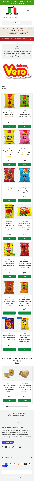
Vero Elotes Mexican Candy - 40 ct (9, 188)
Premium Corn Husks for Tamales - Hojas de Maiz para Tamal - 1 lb (25, 387)
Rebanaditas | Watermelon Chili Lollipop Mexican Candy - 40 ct (9, 226)
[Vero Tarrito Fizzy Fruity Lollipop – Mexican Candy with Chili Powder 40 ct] (24, 324)
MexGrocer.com (8, 477)
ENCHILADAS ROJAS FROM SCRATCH (16, 32)
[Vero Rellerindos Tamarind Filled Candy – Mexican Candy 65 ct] (24, 249)
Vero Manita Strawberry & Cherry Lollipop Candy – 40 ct (24, 150)
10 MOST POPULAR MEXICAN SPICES (17, 33)
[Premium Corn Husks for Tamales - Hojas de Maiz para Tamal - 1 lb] (24, 373)
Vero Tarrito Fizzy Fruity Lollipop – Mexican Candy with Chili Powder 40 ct (24, 338)
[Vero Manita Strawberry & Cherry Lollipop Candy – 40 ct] (24, 137)
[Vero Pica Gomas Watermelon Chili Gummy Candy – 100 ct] (24, 101)
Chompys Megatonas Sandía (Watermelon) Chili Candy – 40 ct (9, 337)
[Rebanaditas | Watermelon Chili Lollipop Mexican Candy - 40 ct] (9, 211)
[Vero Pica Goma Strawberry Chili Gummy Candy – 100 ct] (9, 249)
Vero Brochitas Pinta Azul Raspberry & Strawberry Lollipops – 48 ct (24, 189)
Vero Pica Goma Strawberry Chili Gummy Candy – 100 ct (9, 264)
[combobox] (17, 17)
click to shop (20, 3)
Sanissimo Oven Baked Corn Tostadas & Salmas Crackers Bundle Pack (9, 388)
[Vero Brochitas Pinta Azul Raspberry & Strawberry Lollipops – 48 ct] (24, 175)
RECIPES (28, 28)
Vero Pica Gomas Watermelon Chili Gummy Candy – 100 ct (25, 115)
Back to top (16, 422)
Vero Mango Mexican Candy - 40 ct (9, 113)
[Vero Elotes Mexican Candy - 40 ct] (9, 175)
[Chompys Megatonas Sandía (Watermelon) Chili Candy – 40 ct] (9, 324)
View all (17, 363)
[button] (31, 10)
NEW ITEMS (15, 28)
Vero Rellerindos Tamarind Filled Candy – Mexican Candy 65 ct (24, 263)
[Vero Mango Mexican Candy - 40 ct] (9, 101)
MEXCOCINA (12, 30)
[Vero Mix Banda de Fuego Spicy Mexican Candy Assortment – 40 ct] (9, 137)
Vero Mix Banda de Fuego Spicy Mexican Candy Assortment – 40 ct (9, 151)
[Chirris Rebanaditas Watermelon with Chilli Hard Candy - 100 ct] (24, 211)
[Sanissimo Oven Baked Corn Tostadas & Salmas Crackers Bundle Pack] (9, 373)
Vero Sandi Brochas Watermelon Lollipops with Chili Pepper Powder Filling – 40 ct (25, 302)
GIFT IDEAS (6, 28)
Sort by (3, 86)
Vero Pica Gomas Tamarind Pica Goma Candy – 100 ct (9, 301)
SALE (21, 28)
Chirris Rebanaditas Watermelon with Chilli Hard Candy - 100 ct (24, 225)
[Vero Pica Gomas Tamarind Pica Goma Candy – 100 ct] (9, 287)
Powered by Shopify (16, 477)
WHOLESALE (21, 30)
